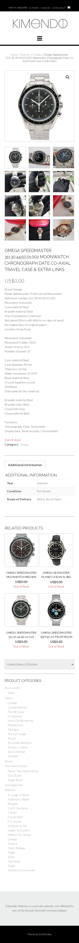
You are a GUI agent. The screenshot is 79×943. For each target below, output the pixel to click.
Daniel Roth (15, 817)
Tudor (12, 865)
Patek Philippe (16, 848)
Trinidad (13, 756)
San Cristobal (16, 751)
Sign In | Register (18, 7)
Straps (9, 761)
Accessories (12, 687)
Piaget (11, 852)
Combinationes (17, 707)
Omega (37, 54)
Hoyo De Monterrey (21, 720)
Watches (25, 54)
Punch (12, 738)
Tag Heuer (14, 861)
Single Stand (15, 780)
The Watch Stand (15, 766)
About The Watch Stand (23, 771)
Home (14, 54)
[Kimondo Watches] (39, 30)
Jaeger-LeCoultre (19, 830)
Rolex (11, 857)
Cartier (12, 812)
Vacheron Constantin (21, 870)
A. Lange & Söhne (19, 795)
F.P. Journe (14, 821)
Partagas (13, 729)
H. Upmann (15, 716)
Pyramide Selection (20, 743)
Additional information (25, 465)
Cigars (9, 698)
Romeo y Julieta (18, 747)
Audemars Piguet (18, 799)
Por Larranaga (17, 734)
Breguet (13, 803)
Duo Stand (14, 775)
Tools (11, 693)
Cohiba (12, 703)
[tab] (25, 465)
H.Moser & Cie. (17, 826)
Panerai (12, 843)
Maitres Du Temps (19, 834)
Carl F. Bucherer (18, 808)
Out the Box (45, 934)
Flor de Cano (16, 712)
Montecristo (16, 725)
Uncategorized (14, 785)
